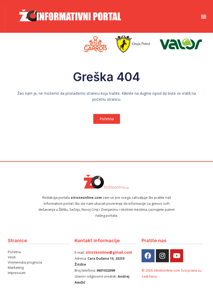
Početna (14, 252)
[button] (203, 16)
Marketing (16, 267)
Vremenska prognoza (25, 262)
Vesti (12, 257)
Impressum (16, 272)
